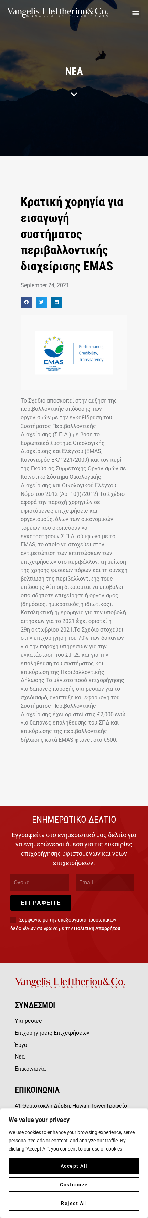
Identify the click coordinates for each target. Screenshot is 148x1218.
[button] (135, 12)
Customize (74, 1184)
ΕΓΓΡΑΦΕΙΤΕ (41, 903)
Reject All (74, 1203)
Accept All (74, 1166)
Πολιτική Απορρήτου (97, 928)
